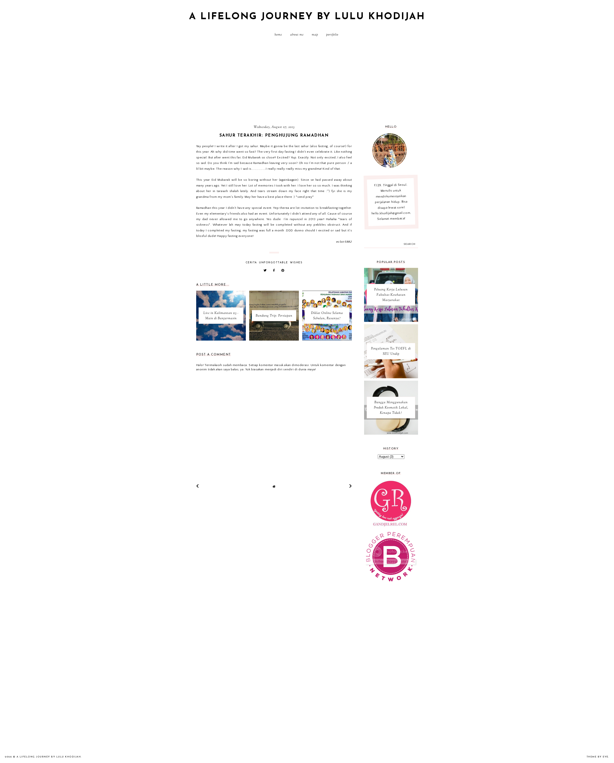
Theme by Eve (597, 757)
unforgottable (273, 262)
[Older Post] (350, 486)
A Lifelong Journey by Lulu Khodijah (307, 17)
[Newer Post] (197, 486)
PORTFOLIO (332, 35)
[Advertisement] (307, 82)
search (410, 244)
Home (278, 35)
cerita (251, 262)
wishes (296, 262)
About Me (297, 35)
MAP (315, 35)
